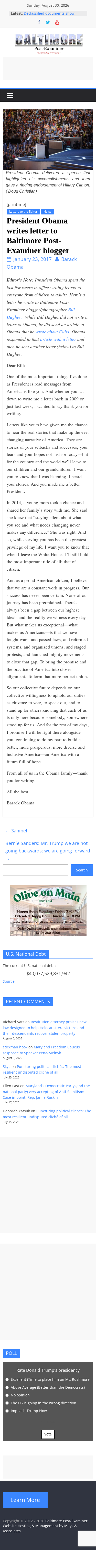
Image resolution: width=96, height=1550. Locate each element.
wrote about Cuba (52, 331)
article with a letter (57, 339)
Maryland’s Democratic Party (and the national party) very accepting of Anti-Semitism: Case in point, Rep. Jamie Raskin (46, 1091)
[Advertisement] (48, 68)
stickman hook (15, 1047)
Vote (48, 1434)
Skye (6, 1066)
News (47, 211)
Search (82, 870)
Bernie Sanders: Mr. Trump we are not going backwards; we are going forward (47, 850)
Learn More (25, 1500)
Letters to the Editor (23, 211)
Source (9, 981)
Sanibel (16, 831)
